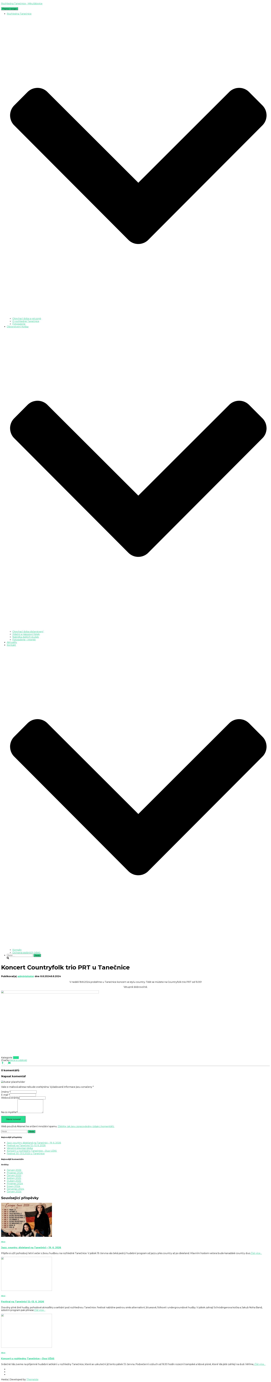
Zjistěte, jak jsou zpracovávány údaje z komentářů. (86, 1126)
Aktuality (12, 642)
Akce (16, 1057)
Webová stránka (10, 1097)
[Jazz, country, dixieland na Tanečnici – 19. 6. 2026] (26, 1236)
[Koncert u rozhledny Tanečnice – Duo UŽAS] (26, 1347)
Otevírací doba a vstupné (26, 318)
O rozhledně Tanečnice (25, 321)
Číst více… (256, 1253)
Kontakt (17, 950)
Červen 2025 (14, 1175)
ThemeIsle (32, 1379)
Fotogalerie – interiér (24, 639)
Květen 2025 (14, 1178)
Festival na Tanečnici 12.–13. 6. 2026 (26, 1145)
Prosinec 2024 (15, 1183)
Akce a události (18, 1060)
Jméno (5, 1092)
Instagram (9, 1372)
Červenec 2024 (15, 1189)
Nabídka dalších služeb (25, 637)
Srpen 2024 (13, 1186)
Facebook (9, 1370)
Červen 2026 (14, 1170)
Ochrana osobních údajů (26, 952)
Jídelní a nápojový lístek (26, 634)
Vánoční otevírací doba (20, 1148)
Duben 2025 (14, 1181)
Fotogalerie (18, 324)
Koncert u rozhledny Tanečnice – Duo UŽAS (32, 1151)
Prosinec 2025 (15, 1172)
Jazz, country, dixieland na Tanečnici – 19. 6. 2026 (34, 1142)
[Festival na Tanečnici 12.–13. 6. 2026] (26, 1290)
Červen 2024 (14, 1191)
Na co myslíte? (9, 1112)
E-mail (5, 1094)
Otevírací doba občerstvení (27, 631)
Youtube (9, 1375)
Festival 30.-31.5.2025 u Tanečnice (26, 1153)
